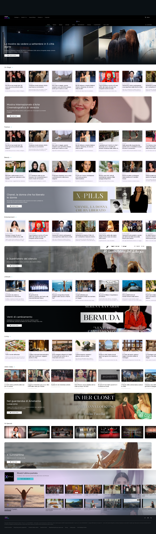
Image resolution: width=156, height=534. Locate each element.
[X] (151, 517)
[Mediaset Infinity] (7, 17)
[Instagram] (148, 517)
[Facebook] (145, 517)
